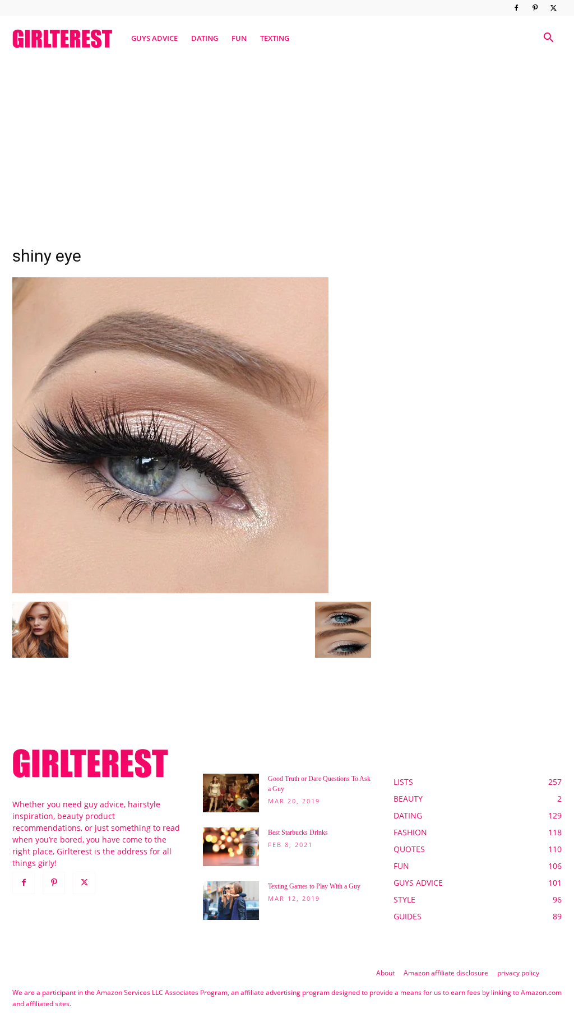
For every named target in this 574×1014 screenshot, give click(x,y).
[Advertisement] (287, 147)
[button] (548, 39)
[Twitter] (553, 8)
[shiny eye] (170, 590)
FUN (239, 38)
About (385, 973)
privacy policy (518, 973)
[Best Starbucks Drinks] (231, 846)
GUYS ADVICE (154, 38)
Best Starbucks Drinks (298, 832)
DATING (204, 38)
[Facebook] (516, 8)
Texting (274, 38)
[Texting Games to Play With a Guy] (231, 900)
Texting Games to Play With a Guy (314, 886)
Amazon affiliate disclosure (446, 973)
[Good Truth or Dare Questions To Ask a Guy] (231, 793)
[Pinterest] (534, 8)
